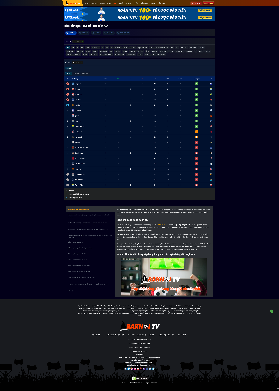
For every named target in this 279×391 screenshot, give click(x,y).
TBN (73, 48)
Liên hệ (152, 334)
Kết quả (120, 3)
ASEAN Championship (162, 48)
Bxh (114, 3)
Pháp (87, 48)
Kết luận (71, 291)
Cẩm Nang (144, 3)
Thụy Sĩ (208, 51)
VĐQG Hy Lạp (93, 55)
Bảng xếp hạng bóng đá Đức (77, 254)
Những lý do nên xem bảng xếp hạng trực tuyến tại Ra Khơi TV (88, 284)
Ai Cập (85, 55)
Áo (100, 55)
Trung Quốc (70, 51)
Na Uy (201, 51)
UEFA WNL (118, 48)
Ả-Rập (147, 51)
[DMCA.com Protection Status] (139, 378)
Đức (82, 48)
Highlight (94, 3)
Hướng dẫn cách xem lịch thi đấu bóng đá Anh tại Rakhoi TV (88, 229)
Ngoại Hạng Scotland (159, 55)
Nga (177, 48)
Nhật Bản (193, 48)
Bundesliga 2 (179, 51)
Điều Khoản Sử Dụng (137, 334)
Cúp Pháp (132, 51)
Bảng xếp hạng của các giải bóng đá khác (81, 277)
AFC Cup (140, 51)
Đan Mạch (189, 51)
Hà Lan (125, 51)
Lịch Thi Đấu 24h (105, 3)
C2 (107, 48)
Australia (184, 48)
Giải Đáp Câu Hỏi (166, 334)
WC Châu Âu (95, 48)
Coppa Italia (103, 51)
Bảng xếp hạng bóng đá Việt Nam (79, 266)
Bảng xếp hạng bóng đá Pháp (77, 260)
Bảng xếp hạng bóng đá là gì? (78, 209)
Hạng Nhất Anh (142, 48)
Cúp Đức (117, 51)
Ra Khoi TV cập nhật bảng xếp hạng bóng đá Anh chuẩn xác (87, 223)
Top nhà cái (196, 3)
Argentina (80, 51)
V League (132, 48)
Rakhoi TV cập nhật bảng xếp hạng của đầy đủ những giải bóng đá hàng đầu (90, 236)
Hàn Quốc (201, 48)
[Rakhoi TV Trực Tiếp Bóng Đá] (73, 3)
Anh (68, 48)
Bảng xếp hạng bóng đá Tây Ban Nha (80, 248)
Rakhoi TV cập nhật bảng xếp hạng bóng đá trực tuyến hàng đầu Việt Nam (89, 216)
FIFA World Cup (119, 55)
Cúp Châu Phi (108, 55)
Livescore (128, 3)
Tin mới (152, 3)
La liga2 (154, 51)
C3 (111, 48)
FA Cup (125, 48)
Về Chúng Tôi (97, 334)
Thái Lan (69, 55)
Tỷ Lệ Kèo (136, 3)
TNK (171, 51)
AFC (111, 51)
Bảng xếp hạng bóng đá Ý (76, 242)
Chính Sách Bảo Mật (115, 334)
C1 (102, 48)
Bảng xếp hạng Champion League (79, 271)
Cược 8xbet (208, 3)
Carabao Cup (131, 55)
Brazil (88, 51)
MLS (172, 48)
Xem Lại (86, 3)
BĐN (151, 48)
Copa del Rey (163, 51)
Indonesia (77, 55)
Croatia (147, 55)
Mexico (95, 51)
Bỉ (195, 51)
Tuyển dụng (161, 3)
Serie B (140, 55)
